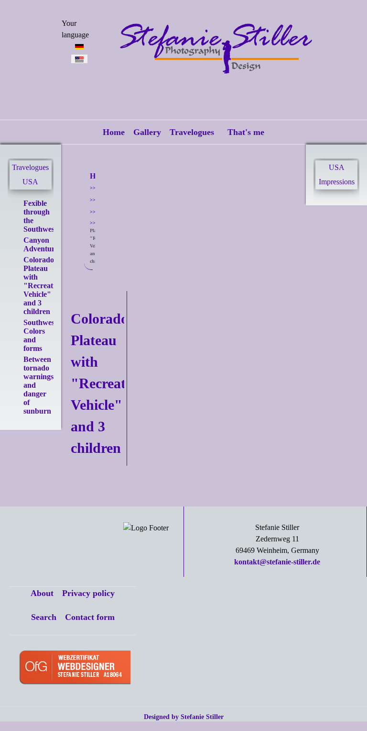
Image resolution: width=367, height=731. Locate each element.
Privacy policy (88, 593)
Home (114, 132)
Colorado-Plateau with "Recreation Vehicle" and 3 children (43, 285)
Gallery (147, 132)
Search (43, 617)
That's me (245, 132)
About (42, 593)
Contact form (90, 617)
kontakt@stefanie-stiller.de (277, 562)
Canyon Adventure (40, 244)
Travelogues (192, 132)
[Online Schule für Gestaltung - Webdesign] (74, 668)
